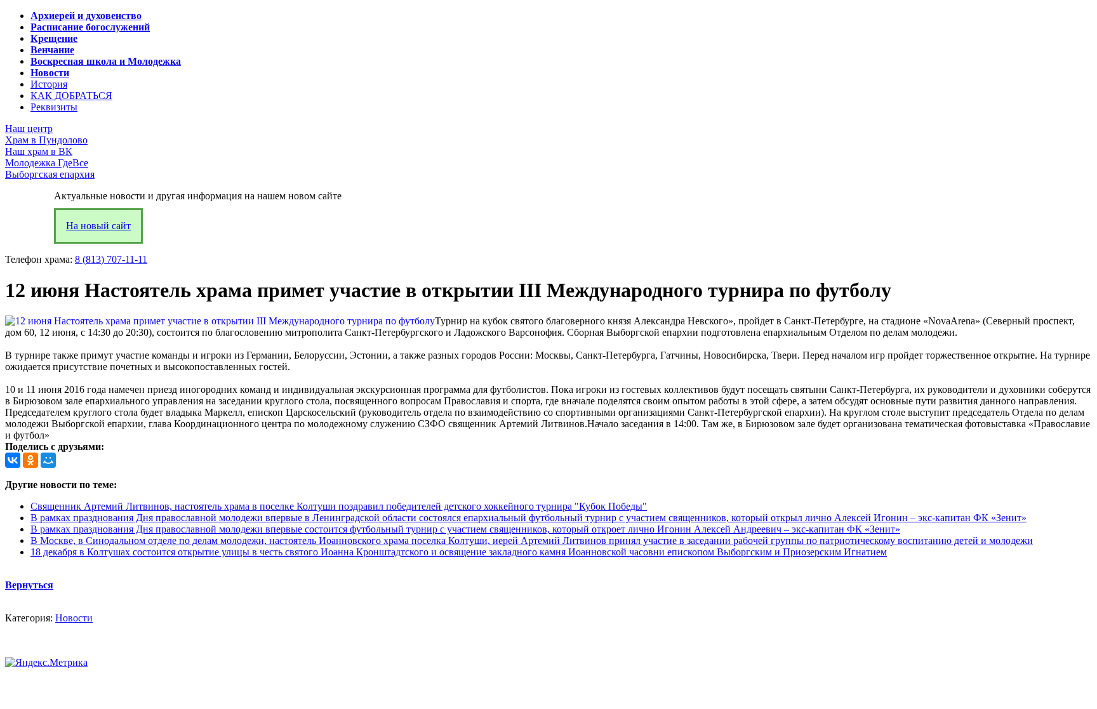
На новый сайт (98, 225)
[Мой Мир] (48, 460)
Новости (74, 618)
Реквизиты (53, 107)
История (48, 84)
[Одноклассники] (30, 460)
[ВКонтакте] (12, 460)
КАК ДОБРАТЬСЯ (71, 95)
